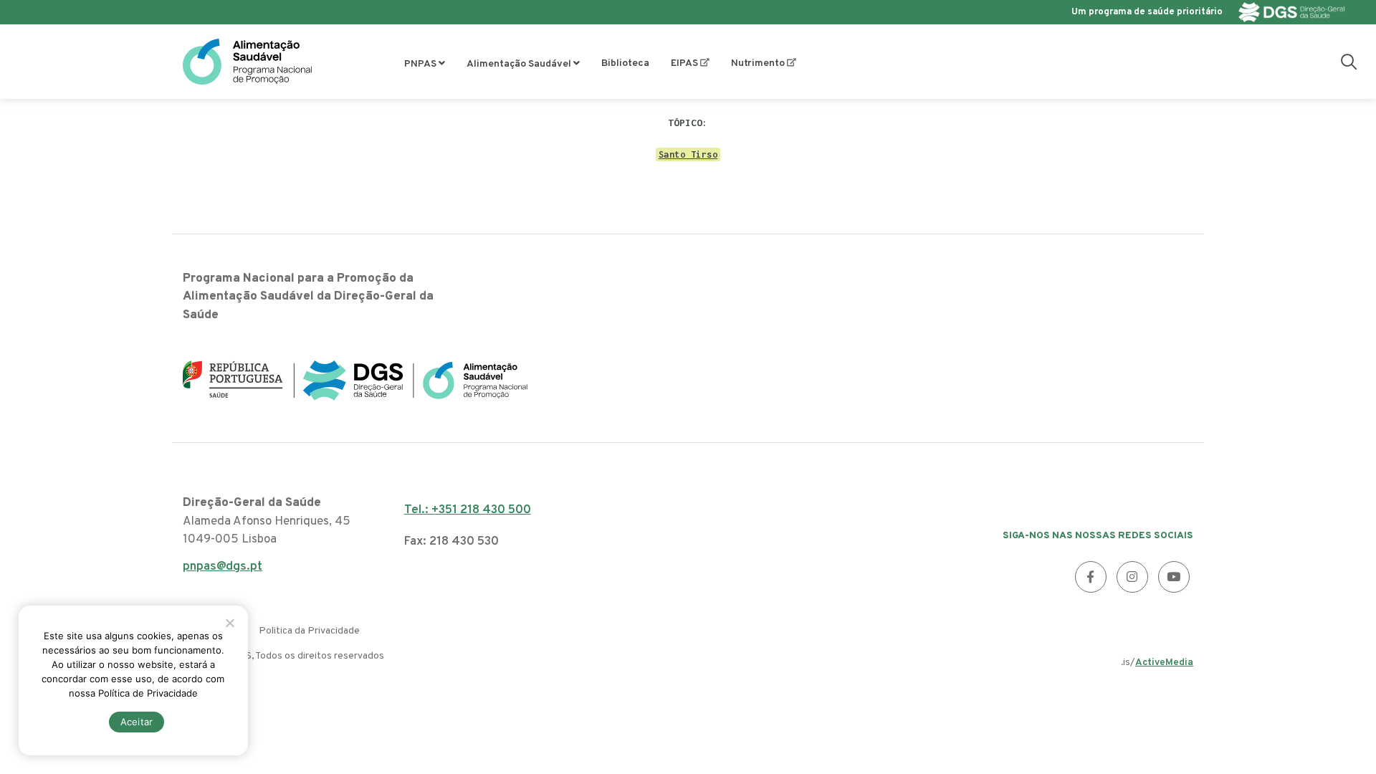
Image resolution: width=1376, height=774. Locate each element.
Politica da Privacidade (309, 631)
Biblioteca (625, 63)
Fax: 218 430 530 (451, 542)
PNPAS (420, 64)
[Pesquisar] (1349, 61)
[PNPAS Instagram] (1132, 577)
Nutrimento (758, 63)
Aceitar (136, 721)
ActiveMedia (1164, 662)
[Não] (229, 623)
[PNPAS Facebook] (1091, 577)
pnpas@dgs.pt (222, 571)
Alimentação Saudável (519, 64)
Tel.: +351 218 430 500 (467, 510)
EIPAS (684, 63)
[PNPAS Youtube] (1174, 577)
